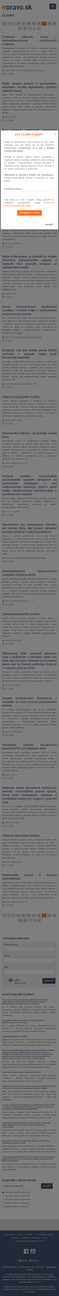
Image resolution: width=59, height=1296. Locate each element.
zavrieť (49, 225)
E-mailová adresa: (13, 189)
